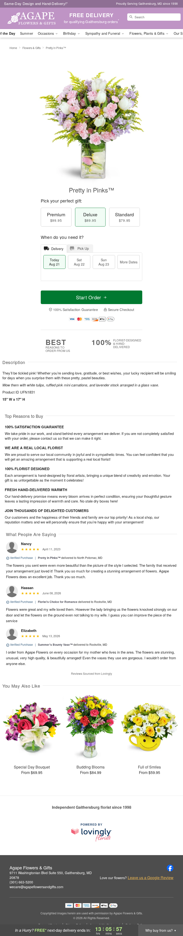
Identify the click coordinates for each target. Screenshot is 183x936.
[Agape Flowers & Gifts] (31, 18)
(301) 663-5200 (21, 882)
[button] (170, 916)
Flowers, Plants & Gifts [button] (147, 33)
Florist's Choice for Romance (57, 602)
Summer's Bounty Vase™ (55, 644)
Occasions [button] (46, 33)
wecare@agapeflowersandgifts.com (36, 886)
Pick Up (83, 248)
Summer (26, 33)
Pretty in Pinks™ (49, 558)
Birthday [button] (70, 33)
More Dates (128, 262)
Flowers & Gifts (31, 48)
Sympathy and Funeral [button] (103, 33)
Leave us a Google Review (150, 877)
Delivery (57, 248)
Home (13, 48)
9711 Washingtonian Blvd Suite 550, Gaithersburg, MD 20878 (51, 875)
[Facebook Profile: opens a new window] (170, 868)
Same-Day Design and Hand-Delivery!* (36, 3)
